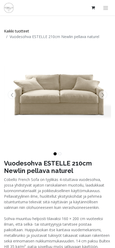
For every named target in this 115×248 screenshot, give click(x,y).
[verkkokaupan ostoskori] (93, 8)
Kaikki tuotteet (16, 31)
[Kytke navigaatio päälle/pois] (105, 7)
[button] (12, 94)
